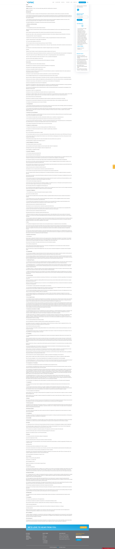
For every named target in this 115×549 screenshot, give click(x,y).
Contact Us (83, 527)
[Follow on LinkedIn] (29, 534)
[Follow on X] (27, 534)
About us (75, 2)
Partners (67, 2)
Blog (71, 2)
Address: (27, 536)
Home (53, 2)
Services (62, 2)
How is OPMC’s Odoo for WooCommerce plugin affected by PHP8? (82, 66)
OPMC (58, 547)
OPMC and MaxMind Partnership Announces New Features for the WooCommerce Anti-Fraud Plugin (82, 62)
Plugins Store (57, 2)
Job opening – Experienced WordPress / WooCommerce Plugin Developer (82, 56)
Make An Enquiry (82, 2)
